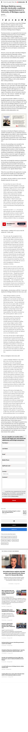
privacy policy (15, 496)
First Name (5, 442)
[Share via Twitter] (6, 20)
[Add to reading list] (25, 20)
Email (3, 454)
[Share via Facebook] (2, 20)
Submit (14, 500)
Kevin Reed (3, 14)
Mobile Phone (5, 460)
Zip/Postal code (6, 465)
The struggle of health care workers (9, 537)
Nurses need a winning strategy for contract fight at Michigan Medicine (11, 511)
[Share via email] (15, 20)
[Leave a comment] (22, 20)
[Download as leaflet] (18, 20)
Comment (4, 477)
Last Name (5, 448)
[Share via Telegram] (12, 20)
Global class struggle (6, 540)
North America (5, 543)
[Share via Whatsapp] (9, 20)
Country (4, 471)
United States (15, 540)
